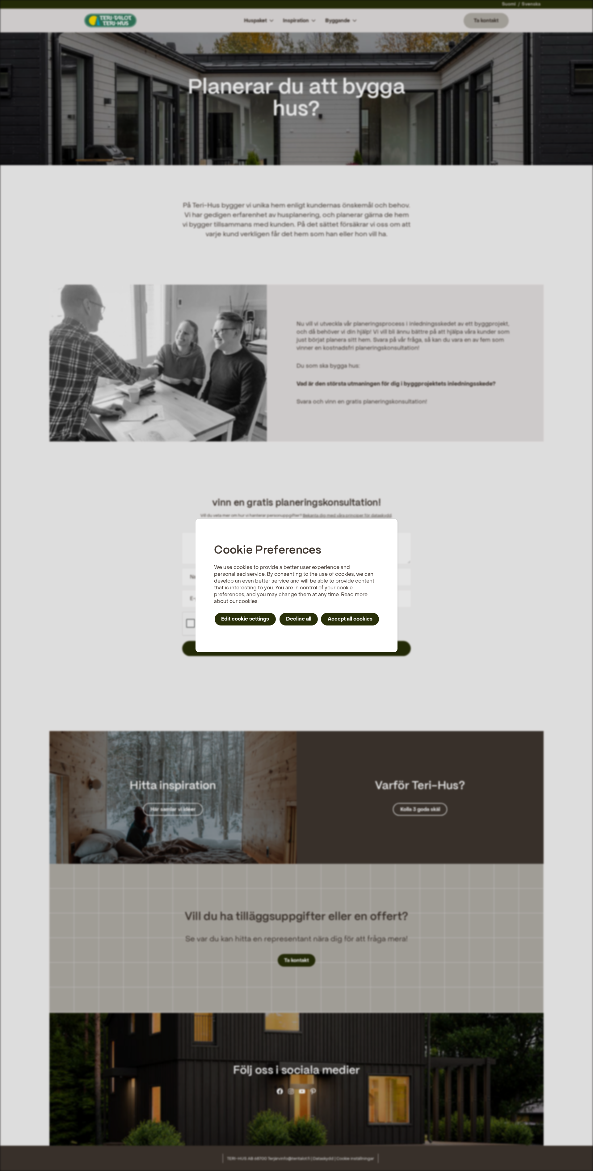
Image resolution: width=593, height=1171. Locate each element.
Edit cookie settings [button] (245, 619)
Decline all (298, 619)
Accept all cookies (350, 619)
